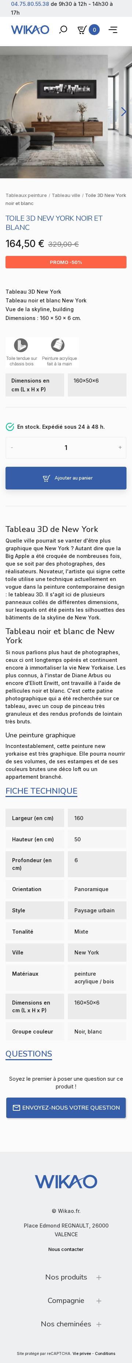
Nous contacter (66, 1249)
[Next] (122, 111)
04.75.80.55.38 (30, 4)
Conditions (105, 1353)
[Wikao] (30, 29)
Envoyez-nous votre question (71, 1108)
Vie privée (82, 1353)
